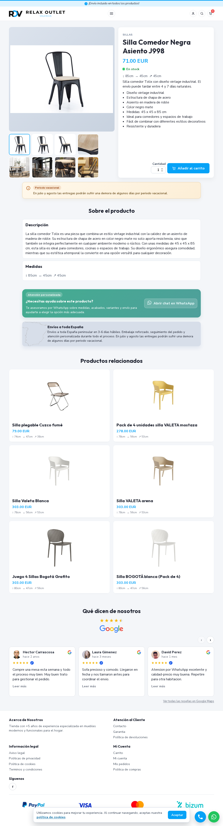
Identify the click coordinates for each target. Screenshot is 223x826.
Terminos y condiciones (25, 769)
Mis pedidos (121, 764)
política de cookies (51, 817)
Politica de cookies (22, 764)
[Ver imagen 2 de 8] (42, 144)
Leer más (19, 686)
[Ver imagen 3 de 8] (65, 144)
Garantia (119, 732)
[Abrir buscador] (201, 13)
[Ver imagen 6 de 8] (42, 167)
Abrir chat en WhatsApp (174, 303)
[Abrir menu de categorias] (111, 13)
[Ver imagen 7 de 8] (65, 167)
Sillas (127, 34)
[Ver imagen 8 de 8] (88, 167)
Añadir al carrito (191, 168)
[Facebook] (12, 786)
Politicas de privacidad (24, 758)
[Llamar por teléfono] (200, 817)
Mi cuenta (120, 758)
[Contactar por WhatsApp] (214, 817)
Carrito (118, 753)
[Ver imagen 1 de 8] (19, 144)
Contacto (119, 726)
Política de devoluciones (130, 737)
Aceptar (177, 815)
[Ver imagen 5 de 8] (19, 167)
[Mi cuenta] (193, 13)
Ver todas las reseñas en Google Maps (188, 701)
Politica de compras (127, 769)
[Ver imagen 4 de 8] (88, 144)
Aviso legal (17, 753)
